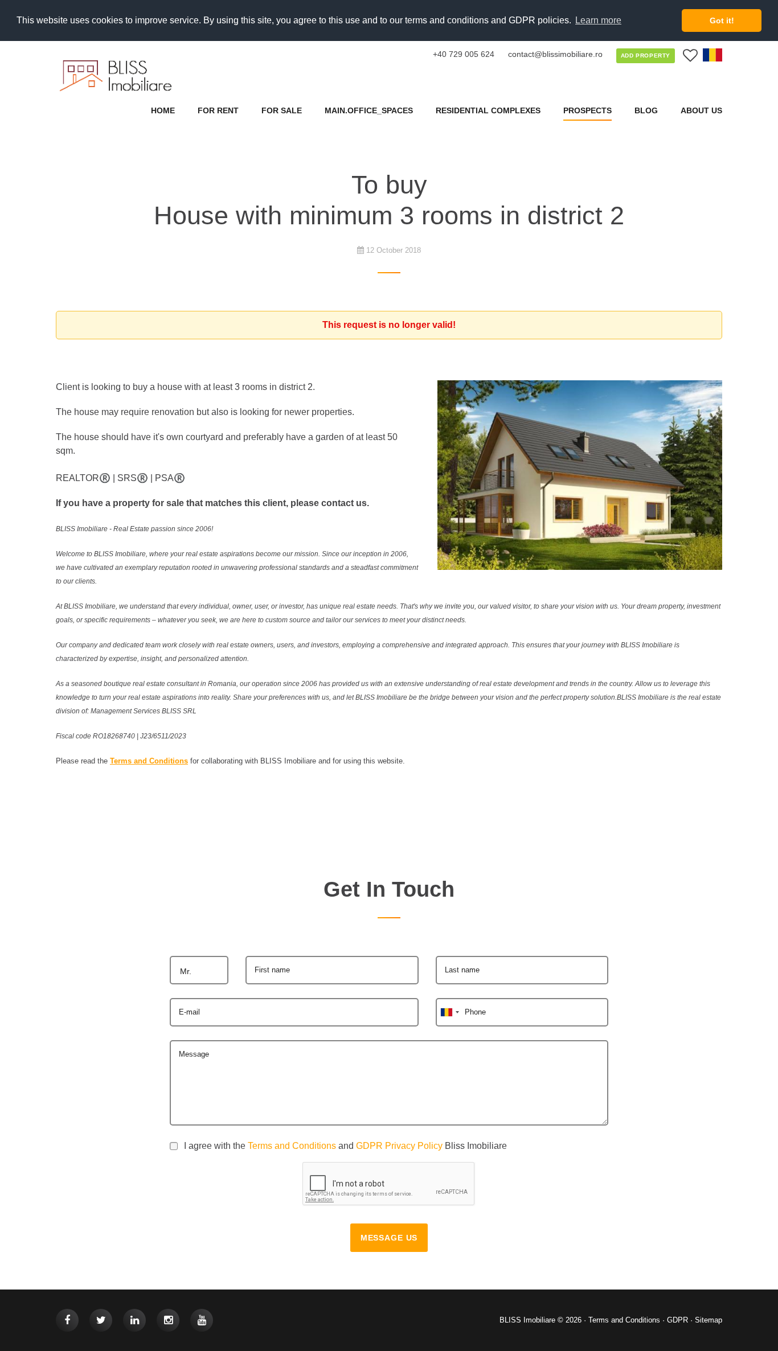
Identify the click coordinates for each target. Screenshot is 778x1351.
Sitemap (708, 1320)
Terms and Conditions (292, 1146)
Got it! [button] (722, 20)
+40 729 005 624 (463, 54)
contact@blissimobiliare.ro (555, 54)
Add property (645, 55)
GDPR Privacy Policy (399, 1146)
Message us (389, 1237)
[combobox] (199, 970)
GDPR (677, 1320)
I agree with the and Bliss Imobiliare (345, 1146)
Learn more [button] (598, 20)
